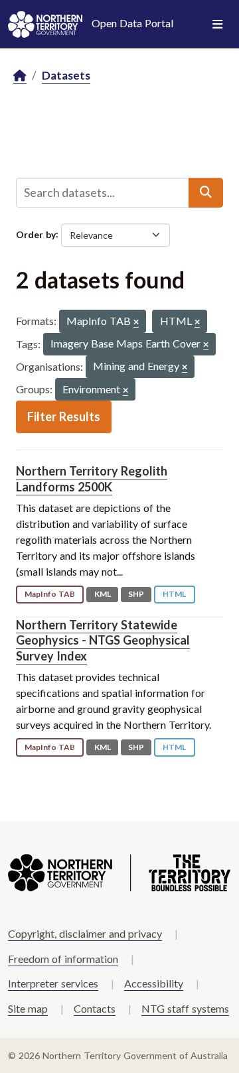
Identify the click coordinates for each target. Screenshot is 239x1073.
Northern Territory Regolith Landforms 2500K (91, 478)
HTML (174, 594)
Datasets (66, 75)
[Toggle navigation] (217, 24)
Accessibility (153, 983)
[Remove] (136, 323)
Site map (28, 1008)
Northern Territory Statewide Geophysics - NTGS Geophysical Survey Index (103, 640)
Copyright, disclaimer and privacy (85, 933)
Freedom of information (63, 958)
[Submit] (206, 192)
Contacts (95, 1008)
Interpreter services (53, 983)
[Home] (20, 76)
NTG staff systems (185, 1008)
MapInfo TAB (50, 594)
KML (102, 594)
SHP (136, 594)
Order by (36, 233)
